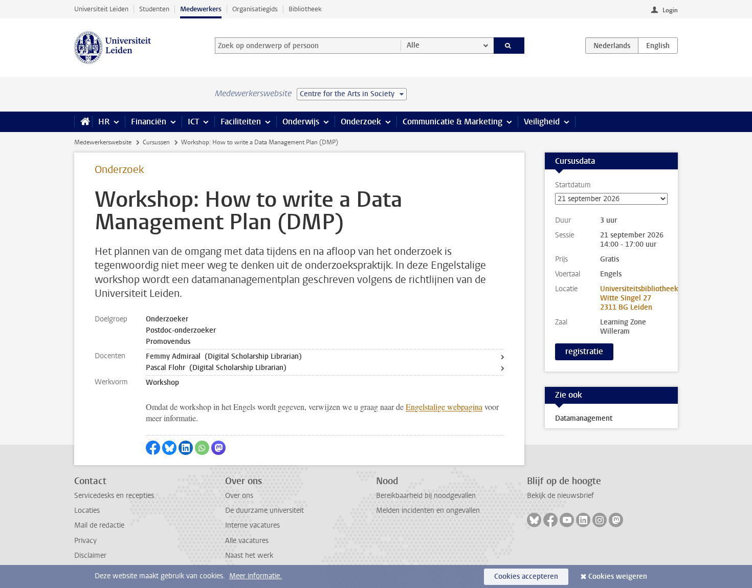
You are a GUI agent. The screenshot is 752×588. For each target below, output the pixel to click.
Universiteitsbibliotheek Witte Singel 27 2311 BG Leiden (639, 298)
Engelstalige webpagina (444, 406)
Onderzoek (361, 121)
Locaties (87, 510)
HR (103, 121)
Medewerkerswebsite (102, 142)
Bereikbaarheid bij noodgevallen (426, 495)
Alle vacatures (247, 541)
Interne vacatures (252, 525)
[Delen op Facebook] (153, 448)
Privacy (85, 541)
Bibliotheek (305, 9)
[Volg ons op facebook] (550, 520)
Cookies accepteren (526, 576)
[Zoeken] (509, 45)
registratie (584, 351)
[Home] (83, 122)
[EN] (658, 45)
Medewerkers (201, 9)
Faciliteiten (240, 121)
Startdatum (573, 185)
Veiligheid (542, 121)
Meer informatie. (255, 576)
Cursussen (156, 142)
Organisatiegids (255, 9)
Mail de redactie (99, 525)
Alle (413, 45)
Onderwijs (300, 121)
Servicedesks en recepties (114, 495)
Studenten (154, 9)
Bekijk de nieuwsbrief (560, 495)
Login (670, 10)
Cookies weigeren (617, 576)
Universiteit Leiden (101, 9)
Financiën (148, 121)
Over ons (239, 495)
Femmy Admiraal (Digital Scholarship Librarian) (224, 356)
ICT (193, 121)
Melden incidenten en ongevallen (428, 510)
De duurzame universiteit (264, 510)
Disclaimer (90, 555)
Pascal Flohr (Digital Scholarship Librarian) (216, 368)
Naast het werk (249, 555)
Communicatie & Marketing (452, 121)
